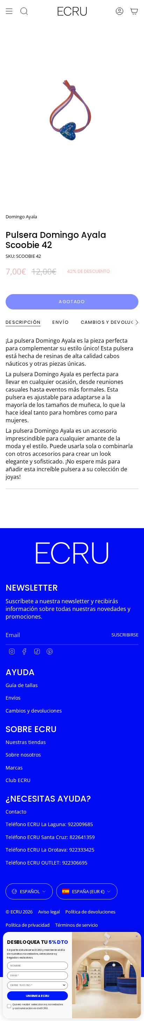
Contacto (16, 811)
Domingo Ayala (21, 216)
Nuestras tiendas (26, 742)
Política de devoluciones (90, 912)
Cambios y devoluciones (34, 710)
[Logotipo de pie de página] (72, 553)
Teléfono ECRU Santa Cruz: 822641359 (50, 837)
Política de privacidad (28, 925)
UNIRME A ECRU (37, 995)
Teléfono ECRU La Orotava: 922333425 (50, 849)
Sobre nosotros (23, 754)
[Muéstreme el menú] (9, 11)
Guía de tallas (22, 685)
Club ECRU (18, 780)
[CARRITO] (134, 11)
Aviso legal (49, 912)
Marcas (14, 767)
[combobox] (36, 985)
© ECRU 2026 (19, 912)
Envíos (13, 697)
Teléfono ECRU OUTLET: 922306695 (46, 862)
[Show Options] (64, 985)
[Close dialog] (136, 936)
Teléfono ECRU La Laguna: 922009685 (49, 824)
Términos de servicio (76, 925)
